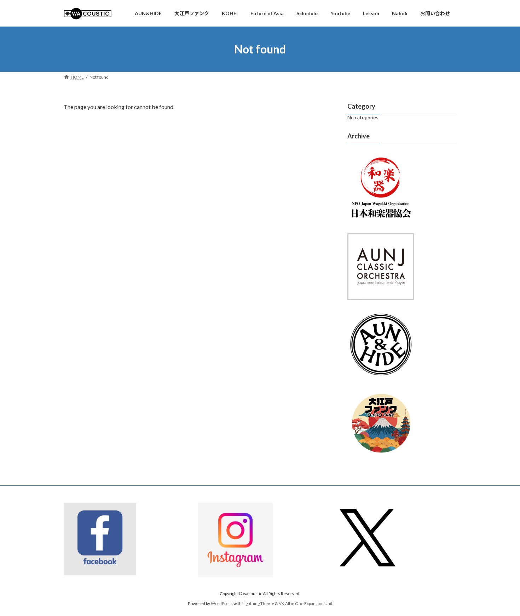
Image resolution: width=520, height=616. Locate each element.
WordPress (222, 603)
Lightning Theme (258, 603)
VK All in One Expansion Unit (306, 603)
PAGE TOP (501, 591)
